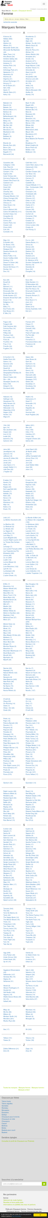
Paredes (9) (7, 732)
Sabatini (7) (7, 831)
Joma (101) (7, 460)
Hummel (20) (30, 412)
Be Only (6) (7, 114)
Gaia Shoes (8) (31, 359)
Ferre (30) (7, 330)
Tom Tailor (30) (8, 926)
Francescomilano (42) (33, 342)
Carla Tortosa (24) (9, 176)
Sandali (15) (7, 842)
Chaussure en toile (8, 1119)
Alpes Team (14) (9, 54)
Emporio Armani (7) (33, 295)
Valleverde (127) (9, 974)
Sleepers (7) (7, 873)
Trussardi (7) (30, 939)
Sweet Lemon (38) (9, 900)
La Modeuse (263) (32, 524)
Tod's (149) (30, 924)
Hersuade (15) (31, 403)
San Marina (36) (31, 840)
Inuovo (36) (30, 436)
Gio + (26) (6, 379)
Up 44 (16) (7, 961)
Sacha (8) (6, 833)
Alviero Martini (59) (32, 54)
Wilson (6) (29, 1014)
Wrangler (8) (30, 1018)
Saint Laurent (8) (9, 835)
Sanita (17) (29, 844)
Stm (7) (6, 886)
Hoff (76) (29, 410)
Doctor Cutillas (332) (10, 258)
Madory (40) (30, 586)
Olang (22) (7, 701)
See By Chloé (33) (32, 855)
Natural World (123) (10, 673)
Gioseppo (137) (31, 379)
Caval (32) (7, 187)
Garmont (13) (30, 364)
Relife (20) (7, 802)
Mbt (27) (6, 604)
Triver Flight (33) (9, 939)
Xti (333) (29, 1029)
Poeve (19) (7, 763)
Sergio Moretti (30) (32, 862)
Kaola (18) (7, 484)
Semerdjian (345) (32, 857)
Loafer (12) (7, 560)
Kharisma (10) (8, 502)
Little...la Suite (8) (32, 555)
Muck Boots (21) (9, 653)
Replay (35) (7, 807)
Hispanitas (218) (9, 410)
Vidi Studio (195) (9, 992)
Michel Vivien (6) (9, 624)
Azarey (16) (30, 94)
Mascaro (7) (30, 602)
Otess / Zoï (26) (9, 708)
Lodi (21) (29, 560)
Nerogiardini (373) (32, 677)
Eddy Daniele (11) (32, 282)
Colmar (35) (30, 209)
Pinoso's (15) (30, 752)
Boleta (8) (6, 138)
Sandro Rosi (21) (9, 844)
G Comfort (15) (8, 357)
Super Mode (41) (32, 893)
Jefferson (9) (7, 456)
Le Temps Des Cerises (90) (11, 543)
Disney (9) (29, 253)
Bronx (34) (7, 147)
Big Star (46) (7, 125)
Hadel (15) (29, 397)
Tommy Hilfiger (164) (33, 926)
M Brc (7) (6, 584)
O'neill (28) (29, 710)
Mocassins (5, 1110)
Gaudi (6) (6, 368)
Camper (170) (8, 171)
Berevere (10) (30, 118)
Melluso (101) (30, 611)
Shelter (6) (29, 864)
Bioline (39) (30, 127)
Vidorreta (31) (30, 992)
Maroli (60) (29, 599)
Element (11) (8, 286)
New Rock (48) (8, 681)
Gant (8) (29, 361)
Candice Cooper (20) (33, 171)
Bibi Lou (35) (7, 123)
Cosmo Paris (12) (9, 223)
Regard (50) (7, 800)
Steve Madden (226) (33, 884)
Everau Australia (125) (34, 309)
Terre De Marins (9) (10, 913)
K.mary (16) (30, 480)
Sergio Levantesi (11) (11, 862)
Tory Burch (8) (8, 935)
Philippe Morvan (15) (10, 747)
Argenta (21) (7, 79)
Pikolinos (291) (31, 750)
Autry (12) (6, 94)
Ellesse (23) (7, 289)
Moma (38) (29, 637)
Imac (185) (29, 430)
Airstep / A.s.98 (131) (33, 43)
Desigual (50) (8, 249)
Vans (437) (29, 977)
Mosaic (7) (29, 646)
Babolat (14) (7, 103)
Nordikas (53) (8, 688)
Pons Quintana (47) (10, 767)
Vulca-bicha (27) (31, 999)
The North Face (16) (33, 919)
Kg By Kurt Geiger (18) (34, 500)
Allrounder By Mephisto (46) (11, 51)
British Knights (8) (32, 145)
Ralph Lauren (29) (9, 791)
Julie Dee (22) (8, 469)
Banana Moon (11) (10, 109)
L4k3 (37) (6, 517)
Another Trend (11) (32, 68)
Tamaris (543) (8, 908)
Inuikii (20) (7, 436)
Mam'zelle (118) (31, 591)
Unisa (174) (30, 957)
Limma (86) (7, 555)
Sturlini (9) (7, 891)
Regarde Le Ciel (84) (33, 800)
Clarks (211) (30, 205)
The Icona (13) (31, 917)
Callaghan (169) (9, 165)
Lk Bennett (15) (31, 557)
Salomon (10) (8, 838)
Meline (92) (7, 608)
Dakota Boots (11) (32, 242)
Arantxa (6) (7, 76)
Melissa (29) (30, 608)
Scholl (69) (29, 851)
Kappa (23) (7, 487)
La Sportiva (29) (31, 526)
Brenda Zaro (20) (9, 145)
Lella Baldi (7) (30, 544)
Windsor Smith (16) (10, 1016)
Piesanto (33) (8, 750)
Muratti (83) (7, 655)
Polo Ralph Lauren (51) (11, 765)
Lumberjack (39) (9, 571)
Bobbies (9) (7, 136)
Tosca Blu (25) (31, 935)
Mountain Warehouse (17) (12, 651)
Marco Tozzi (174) (9, 595)
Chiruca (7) (7, 203)
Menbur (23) (30, 613)
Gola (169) (7, 384)
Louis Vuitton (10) (32, 564)
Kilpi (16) (6, 504)
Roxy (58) (29, 818)
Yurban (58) (30, 1040)
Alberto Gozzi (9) (32, 45)
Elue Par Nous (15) (32, 289)
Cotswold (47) (30, 223)
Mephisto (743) (8, 615)
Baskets (4, 1132)
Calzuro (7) (30, 169)
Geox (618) (30, 372)
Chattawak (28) (31, 194)
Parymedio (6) (31, 732)
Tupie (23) (29, 942)
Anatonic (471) (31, 61)
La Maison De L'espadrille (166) (35, 521)
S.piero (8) (29, 829)
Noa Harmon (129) (32, 686)
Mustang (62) (30, 655)
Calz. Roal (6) (8, 167)
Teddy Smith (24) (32, 910)
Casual (4, 1123)
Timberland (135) (9, 924)
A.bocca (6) (7, 36)
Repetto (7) (30, 804)
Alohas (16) (30, 52)
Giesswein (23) (31, 377)
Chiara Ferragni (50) (10, 198)
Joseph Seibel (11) (10, 467)
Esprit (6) (29, 304)
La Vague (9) (8, 531)
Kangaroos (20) (31, 482)
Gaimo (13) (7, 361)
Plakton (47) (30, 759)
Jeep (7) (29, 454)
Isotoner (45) (8, 441)
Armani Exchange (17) (11, 81)
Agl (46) (6, 41)
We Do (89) (7, 1012)
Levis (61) (29, 551)
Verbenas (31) (8, 981)
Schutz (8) (7, 853)
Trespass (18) (30, 937)
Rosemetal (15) (8, 818)
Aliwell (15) (29, 47)
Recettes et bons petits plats (13, 1202)
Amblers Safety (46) (10, 59)
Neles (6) (6, 675)
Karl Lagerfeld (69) (10, 489)
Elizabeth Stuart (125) (33, 286)
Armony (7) (7, 83)
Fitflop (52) (7, 333)
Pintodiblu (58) (8, 754)
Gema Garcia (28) (9, 370)
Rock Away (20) (9, 813)
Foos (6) (6, 339)
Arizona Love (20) (32, 79)
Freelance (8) (30, 344)
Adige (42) (29, 39)
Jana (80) (6, 449)
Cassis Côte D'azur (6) (11, 180)
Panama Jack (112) (33, 723)
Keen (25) (6, 495)
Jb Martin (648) (31, 451)
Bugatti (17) (7, 152)
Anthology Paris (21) (10, 70)
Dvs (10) (6, 271)
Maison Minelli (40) (10, 588)
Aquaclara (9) (8, 74)
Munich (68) (30, 653)
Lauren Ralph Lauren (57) (12, 540)
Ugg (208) (6, 952)
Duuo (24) (29, 269)
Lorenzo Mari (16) (32, 562)
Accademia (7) (31, 36)
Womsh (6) (29, 1016)
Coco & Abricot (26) (10, 209)
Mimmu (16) (7, 626)
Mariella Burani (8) (9, 599)
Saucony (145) (31, 849)
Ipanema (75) (8, 438)
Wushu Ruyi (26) (9, 1021)
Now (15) (29, 688)
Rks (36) (6, 811)
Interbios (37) (30, 434)
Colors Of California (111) (12, 211)
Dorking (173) (8, 260)
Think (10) (7, 922)
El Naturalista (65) (32, 284)
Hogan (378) (7, 412)
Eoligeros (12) (8, 302)
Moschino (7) (8, 648)
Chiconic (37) (30, 198)
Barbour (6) (7, 112)
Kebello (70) (7, 493)
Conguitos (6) (8, 216)
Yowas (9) (6, 1040)
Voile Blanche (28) (32, 997)
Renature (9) (7, 804)
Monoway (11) (31, 639)
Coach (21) (30, 207)
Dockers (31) (30, 256)
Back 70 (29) (30, 103)
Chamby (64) (8, 191)
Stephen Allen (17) (10, 884)
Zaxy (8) (29, 1051)
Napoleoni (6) (30, 670)
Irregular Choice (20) (33, 438)
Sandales (5, 1106)
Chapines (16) (8, 194)
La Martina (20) (8, 524)
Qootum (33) (7, 783)
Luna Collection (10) (33, 571)
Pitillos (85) (7, 759)
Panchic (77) (7, 725)
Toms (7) (29, 928)
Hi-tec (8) (29, 405)
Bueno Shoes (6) (9, 150)
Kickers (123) (30, 502)
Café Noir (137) (31, 162)
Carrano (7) (30, 178)
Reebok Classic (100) (33, 796)
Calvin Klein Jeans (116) (34, 165)
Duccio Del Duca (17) (10, 267)
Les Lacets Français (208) (12, 549)
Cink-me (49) (30, 203)
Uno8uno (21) (30, 959)
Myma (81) (29, 657)
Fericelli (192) (30, 328)
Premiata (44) (8, 772)
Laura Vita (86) (31, 537)
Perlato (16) (30, 743)
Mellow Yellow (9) (9, 611)
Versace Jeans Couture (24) (34, 982)
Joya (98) (29, 467)
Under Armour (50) (10, 957)
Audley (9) (29, 92)
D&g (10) (6, 240)
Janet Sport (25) (31, 449)
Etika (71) (6, 306)
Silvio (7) (29, 869)
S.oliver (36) (7, 829)
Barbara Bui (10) (31, 109)
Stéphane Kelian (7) (33, 882)
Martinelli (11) (8, 602)
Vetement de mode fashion (12, 1200)
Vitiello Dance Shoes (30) (12, 997)
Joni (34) (29, 462)
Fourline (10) (8, 342)
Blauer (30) (30, 132)
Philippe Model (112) (33, 745)
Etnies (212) (30, 306)
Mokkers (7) (7, 637)
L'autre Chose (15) (10, 575)
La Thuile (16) (31, 529)
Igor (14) (6, 427)
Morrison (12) (30, 644)
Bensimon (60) (8, 118)
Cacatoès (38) (8, 162)
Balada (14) (7, 107)
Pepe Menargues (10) (11, 743)
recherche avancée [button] (10, 22)
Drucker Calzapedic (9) (34, 262)
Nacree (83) (7, 668)
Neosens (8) (7, 677)
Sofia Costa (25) (31, 875)
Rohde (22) (7, 816)
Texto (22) (7, 915)
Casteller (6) (30, 182)
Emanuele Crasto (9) (33, 291)
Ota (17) (29, 705)
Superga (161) (31, 895)
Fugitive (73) (7, 348)
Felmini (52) (30, 326)
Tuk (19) (6, 942)
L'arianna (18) (8, 573)
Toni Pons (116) (9, 931)
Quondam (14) (31, 783)
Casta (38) (29, 180)
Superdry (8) (7, 895)
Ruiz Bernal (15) (9, 820)
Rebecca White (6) (10, 793)
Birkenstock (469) (32, 129)
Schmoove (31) (8, 851)
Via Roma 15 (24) (32, 985)
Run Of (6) (29, 820)
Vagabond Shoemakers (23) (11, 971)
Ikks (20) (29, 427)
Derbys (4, 1114)
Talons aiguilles (7, 1103)
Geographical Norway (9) (12, 372)
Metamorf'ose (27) (9, 617)
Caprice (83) (7, 174)
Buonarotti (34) (8, 154)
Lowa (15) (29, 566)
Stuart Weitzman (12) (33, 889)
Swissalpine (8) (31, 900)
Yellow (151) (7, 1038)
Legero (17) (30, 542)
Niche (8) (29, 681)
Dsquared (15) (8, 264)
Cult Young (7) (31, 229)
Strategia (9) (7, 889)
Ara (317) (29, 74)
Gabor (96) (29, 357)
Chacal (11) (30, 189)
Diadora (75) (30, 251)
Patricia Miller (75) (32, 734)
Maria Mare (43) (9, 597)
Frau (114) (7, 344)
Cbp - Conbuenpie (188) (34, 187)
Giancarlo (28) (31, 375)
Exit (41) (29, 311)
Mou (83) (29, 648)
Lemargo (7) (7, 546)
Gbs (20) (29, 368)
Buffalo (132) (30, 150)
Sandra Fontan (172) (33, 842)
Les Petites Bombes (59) (34, 549)
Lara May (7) (8, 535)
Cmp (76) (6, 207)
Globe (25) (29, 381)
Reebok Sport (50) (9, 798)
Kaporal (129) (30, 484)
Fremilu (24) (7, 346)
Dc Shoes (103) (8, 244)
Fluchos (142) (8, 335)
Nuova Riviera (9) (9, 690)
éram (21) (29, 302)
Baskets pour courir (8, 1130)
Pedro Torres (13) (32, 738)
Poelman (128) (8, 761)
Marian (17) (30, 597)
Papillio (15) (30, 727)
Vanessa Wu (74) (9, 977)
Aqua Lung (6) (31, 72)
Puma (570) (7, 774)
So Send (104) (31, 873)
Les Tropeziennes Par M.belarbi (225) (11, 552)
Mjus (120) (7, 633)
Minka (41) (29, 626)
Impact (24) (7, 432)
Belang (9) (29, 116)
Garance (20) (8, 364)
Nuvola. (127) (30, 690)
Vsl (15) (6, 999)
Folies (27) (29, 337)
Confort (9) (29, 214)
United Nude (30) (9, 959)
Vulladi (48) (7, 1001)
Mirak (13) (7, 628)
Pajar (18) (6, 721)
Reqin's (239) (30, 807)
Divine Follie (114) (9, 256)
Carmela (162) (31, 176)
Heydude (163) (8, 405)
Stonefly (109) (31, 886)
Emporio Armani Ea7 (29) (12, 297)
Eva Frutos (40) (8, 309)
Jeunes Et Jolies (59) (10, 458)
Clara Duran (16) (9, 205)
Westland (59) (31, 1012)
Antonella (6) (30, 70)
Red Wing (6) (30, 793)
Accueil (14, 10)
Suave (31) (29, 891)
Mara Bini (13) (8, 593)
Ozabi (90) (7, 710)
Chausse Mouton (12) (11, 196)
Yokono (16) (30, 1038)
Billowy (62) (30, 125)
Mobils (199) (30, 635)
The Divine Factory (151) (34, 915)
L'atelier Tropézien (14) (34, 573)
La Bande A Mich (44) (33, 517)
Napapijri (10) (8, 670)
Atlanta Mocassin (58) (33, 90)
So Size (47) (7, 875)
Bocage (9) (29, 136)
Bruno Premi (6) (31, 147)
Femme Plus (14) (9, 328)
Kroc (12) (29, 509)
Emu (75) (29, 297)
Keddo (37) (30, 493)
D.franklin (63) (8, 242)
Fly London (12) (9, 337)
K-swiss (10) (7, 480)
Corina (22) (7, 220)
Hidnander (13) (8, 408)
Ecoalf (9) (6, 282)
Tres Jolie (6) (8, 937)
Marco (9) (29, 593)
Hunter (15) (7, 414)
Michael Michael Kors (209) (33, 620)
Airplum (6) (7, 43)
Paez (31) (29, 718)
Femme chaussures (38, 9)
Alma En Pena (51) (32, 50)
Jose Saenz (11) (9, 465)
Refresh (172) (30, 798)
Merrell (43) (30, 615)
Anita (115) (7, 68)
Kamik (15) (7, 482)
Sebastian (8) (8, 855)
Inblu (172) (29, 432)
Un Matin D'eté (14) (33, 955)
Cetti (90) (6, 189)
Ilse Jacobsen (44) (9, 430)
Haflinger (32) (8, 399)
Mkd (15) (29, 633)
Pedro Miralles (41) (10, 738)
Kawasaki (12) (31, 491)
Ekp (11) (6, 284)
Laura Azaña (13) (32, 535)
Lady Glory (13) (8, 533)
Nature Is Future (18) (33, 673)
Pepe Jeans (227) (32, 741)
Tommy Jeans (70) (10, 928)
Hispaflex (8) (30, 408)
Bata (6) (28, 112)
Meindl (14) (30, 606)
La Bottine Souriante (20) (12, 520)
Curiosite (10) (8, 232)
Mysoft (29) (7, 659)
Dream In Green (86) (10, 262)
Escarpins (5, 1112)
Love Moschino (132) (10, 566)
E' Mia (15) (7, 313)
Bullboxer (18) (31, 152)
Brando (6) (7, 143)
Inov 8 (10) (7, 434)
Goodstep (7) (30, 384)
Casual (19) (7, 185)
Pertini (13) (7, 745)
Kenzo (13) (7, 498)
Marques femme (24, 1087)
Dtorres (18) (30, 264)
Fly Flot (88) (30, 335)
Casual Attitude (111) (33, 185)
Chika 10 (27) (30, 200)
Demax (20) (30, 247)
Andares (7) (7, 63)
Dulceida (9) (30, 267)
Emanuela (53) (8, 291)
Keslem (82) (30, 498)
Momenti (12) (8, 639)
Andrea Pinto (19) (9, 65)
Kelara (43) (30, 495)
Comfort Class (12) (10, 214)
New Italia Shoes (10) (33, 679)
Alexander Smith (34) (10, 47)
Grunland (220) (8, 388)
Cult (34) (6, 229)
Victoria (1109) (31, 990)
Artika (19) (29, 85)
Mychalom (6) (8, 657)
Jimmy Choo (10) (32, 458)
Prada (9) (6, 770)
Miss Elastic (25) (31, 628)
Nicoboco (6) (7, 684)
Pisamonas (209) (9, 756)
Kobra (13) (7, 507)
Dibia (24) (6, 253)
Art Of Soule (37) (9, 85)
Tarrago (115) (30, 908)
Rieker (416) (30, 809)
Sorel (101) (30, 878)
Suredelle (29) (8, 898)
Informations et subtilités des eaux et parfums (19, 1204)
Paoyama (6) (8, 727)
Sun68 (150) (7, 893)
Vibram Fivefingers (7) (11, 988)
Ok (40, 1215)
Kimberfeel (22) (31, 504)
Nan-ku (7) (29, 668)
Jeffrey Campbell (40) (33, 456)
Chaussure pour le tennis (10, 1117)
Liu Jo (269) (7, 557)
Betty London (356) (32, 121)
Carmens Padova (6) (10, 178)
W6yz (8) (6, 1010)
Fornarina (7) (30, 339)
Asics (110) (30, 88)
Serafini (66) (30, 860)
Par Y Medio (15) (32, 730)
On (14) (28, 701)
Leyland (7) (30, 553)
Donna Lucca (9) (32, 258)
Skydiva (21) (30, 871)
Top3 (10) (29, 931)
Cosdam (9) (30, 220)
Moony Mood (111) (32, 642)
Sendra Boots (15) (9, 860)
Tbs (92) (6, 910)
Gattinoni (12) (30, 366)
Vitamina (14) (30, 994)
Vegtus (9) (7, 979)
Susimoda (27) (31, 898)
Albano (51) (7, 45)
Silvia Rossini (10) (9, 869)
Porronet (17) (30, 767)
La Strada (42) (8, 529)
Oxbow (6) (29, 708)
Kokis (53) (29, 507)
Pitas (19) (29, 756)
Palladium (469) (31, 721)
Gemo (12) (29, 370)
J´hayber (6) (7, 471)
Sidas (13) (29, 866)
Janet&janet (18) (9, 451)
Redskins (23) (8, 796)
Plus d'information (16, 1216)
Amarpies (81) (31, 56)
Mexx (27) (6, 619)
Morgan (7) (7, 644)
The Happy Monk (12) (11, 917)
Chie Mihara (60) (9, 200)
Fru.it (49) (29, 346)
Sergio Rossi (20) (9, 864)
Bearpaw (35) (30, 114)
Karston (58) (30, 489)
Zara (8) (6, 1051)
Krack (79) (7, 509)
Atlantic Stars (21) (9, 92)
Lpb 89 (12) (7, 569)
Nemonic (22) (30, 675)
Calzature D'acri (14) (10, 169)
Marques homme (38, 1087)
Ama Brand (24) (9, 56)
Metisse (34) (30, 617)
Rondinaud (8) (31, 816)
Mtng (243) (29, 651)
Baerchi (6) (7, 105)
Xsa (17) (6, 1029)
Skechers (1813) (9, 871)
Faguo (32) (7, 322)
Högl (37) (6, 417)
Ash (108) (6, 88)
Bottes (4, 1128)
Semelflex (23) (8, 857)
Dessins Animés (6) (10, 251)
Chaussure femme (25, 10)
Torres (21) (30, 933)
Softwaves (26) (8, 878)
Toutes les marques (10, 1087)
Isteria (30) (29, 441)
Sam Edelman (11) (10, 840)
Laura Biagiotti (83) (10, 537)
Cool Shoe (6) (8, 218)
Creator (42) (7, 225)
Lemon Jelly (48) (32, 546)
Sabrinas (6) (30, 831)
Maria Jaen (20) (31, 595)
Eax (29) (6, 280)
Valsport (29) (30, 974)
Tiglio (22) (29, 922)
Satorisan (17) (8, 849)
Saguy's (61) (30, 833)
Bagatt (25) (30, 105)
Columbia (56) (31, 211)
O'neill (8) (6, 699)
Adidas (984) (7, 39)
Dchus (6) (29, 244)
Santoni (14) (7, 846)
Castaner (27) (8, 182)
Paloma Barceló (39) (10, 723)
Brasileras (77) (31, 143)
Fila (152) (29, 330)
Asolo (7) (6, 90)
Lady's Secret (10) (32, 533)
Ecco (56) (29, 280)
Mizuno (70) (30, 631)
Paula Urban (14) (32, 736)
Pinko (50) (7, 752)
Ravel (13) (29, 791)
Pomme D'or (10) (32, 765)
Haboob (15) (7, 397)
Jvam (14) (29, 469)
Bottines (4, 1126)
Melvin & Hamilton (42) (11, 613)
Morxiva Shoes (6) (9, 646)
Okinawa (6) (30, 699)
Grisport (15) (7, 386)
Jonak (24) (7, 462)
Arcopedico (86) (31, 76)
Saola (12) (29, 846)
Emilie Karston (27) (10, 295)
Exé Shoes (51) (8, 311)
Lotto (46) (6, 564)
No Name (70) (8, 686)
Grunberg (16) (31, 386)
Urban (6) (29, 961)
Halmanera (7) (31, 399)
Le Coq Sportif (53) (32, 540)
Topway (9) (7, 933)
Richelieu (5, 1108)
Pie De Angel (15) (32, 747)
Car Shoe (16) (31, 174)
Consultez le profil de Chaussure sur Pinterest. (18, 1141)
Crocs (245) (7, 227)
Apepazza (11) (8, 72)
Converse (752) (31, 216)
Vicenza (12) (30, 988)
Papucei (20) (7, 730)
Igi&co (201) (30, 425)
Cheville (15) (30, 196)
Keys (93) (6, 500)
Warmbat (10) (30, 1010)
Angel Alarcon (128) (33, 65)
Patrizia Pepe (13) (9, 736)
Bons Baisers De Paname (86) (35, 139)
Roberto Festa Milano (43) (35, 811)
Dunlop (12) (7, 269)
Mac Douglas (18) (32, 584)
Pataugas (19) (8, 734)
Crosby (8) (29, 227)
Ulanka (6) (29, 952)
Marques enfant (24, 1090)
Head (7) (29, 401)
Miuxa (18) (7, 631)
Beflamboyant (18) (9, 116)
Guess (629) (30, 388)
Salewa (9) (29, 835)
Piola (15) (29, 754)
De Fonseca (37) (9, 247)
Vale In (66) (30, 970)
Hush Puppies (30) (32, 414)
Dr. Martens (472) (32, 260)
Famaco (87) (30, 322)
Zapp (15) (29, 1048)
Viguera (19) (7, 994)
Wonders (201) (8, 1018)
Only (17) (29, 703)
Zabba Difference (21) (11, 1048)
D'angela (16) (30, 271)
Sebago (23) (30, 853)
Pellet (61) (7, 741)
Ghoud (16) (7, 375)
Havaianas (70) (8, 401)
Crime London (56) (32, 225)
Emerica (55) (30, 293)
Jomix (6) (29, 460)
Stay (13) (29, 880)
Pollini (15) (29, 763)
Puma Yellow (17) (32, 774)
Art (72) (28, 83)
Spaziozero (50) (9, 880)
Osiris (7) (6, 705)
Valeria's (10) (30, 972)
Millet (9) (29, 624)
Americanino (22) (9, 61)
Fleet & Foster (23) (32, 333)
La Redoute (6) (8, 526)
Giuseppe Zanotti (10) (11, 381)
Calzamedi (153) (31, 167)
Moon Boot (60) (8, 642)
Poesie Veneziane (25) (34, 761)
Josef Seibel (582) (32, 465)
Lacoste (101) (30, 531)
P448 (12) (6, 718)
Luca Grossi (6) (31, 569)
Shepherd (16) (8, 866)
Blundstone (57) (31, 134)
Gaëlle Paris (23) (9, 359)
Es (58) (5, 304)
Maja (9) (29, 588)
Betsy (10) (7, 121)
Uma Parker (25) (9, 955)
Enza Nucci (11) (31, 300)
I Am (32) (6, 425)
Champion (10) (31, 191)
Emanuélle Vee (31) (10, 293)
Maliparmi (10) (8, 591)
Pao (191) (29, 725)
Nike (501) (29, 684)
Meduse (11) (30, 604)
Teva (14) (29, 913)
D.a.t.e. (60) (30, 240)
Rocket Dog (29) (31, 813)
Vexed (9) (6, 985)
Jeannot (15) (7, 454)
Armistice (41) (30, 81)
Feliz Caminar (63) (10, 326)
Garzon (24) (7, 366)
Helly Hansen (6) (9, 403)
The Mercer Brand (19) (11, 919)
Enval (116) (7, 300)
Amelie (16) (30, 59)
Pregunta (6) (30, 770)
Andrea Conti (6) (31, 63)
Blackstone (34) (8, 132)
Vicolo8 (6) (7, 990)
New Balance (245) (10, 679)
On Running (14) (9, 703)
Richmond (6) (8, 809)
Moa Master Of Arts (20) (12, 635)
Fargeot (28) (7, 324)
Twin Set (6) (7, 944)
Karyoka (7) (7, 491)
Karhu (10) (29, 487)
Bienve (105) (30, 123)
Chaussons (6, 1121)
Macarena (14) (8, 586)
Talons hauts (6, 1101)
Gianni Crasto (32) (9, 377)
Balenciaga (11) (31, 107)
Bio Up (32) (7, 127)
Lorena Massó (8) (9, 562)
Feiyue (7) (29, 324)
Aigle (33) (29, 41)
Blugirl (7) (6, 134)
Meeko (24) (7, 606)
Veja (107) (29, 979)
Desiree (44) (30, 249)
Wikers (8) (7, 1014)
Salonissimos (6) (31, 838)
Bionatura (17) (8, 129)
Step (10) (6, 882)
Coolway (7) (30, 218)
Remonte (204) (31, 802)
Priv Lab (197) (31, 772)
